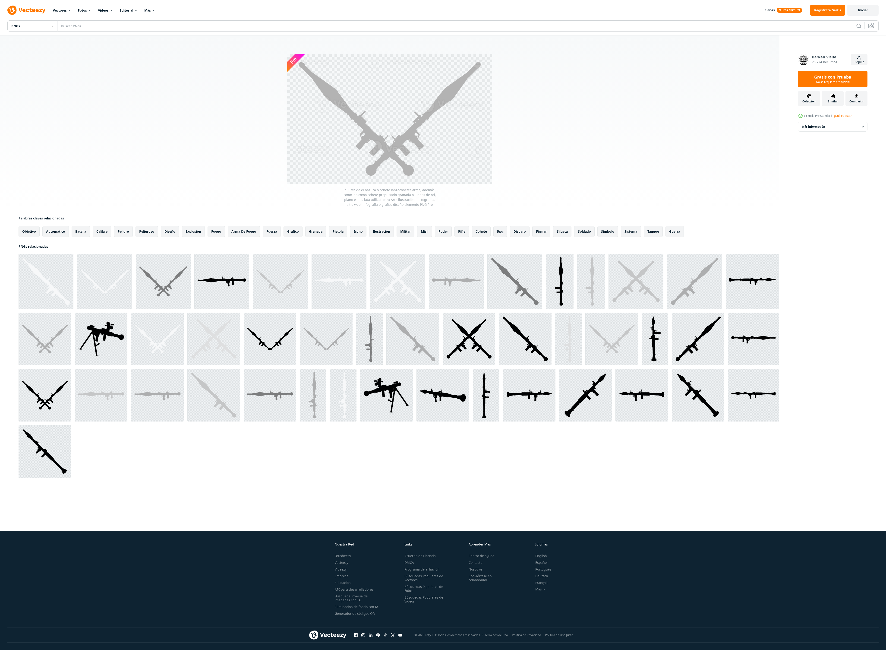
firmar (541, 231)
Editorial (126, 10)
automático (55, 231)
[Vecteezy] (26, 10)
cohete (481, 231)
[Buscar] (859, 26)
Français (541, 582)
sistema (630, 231)
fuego (216, 231)
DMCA (409, 562)
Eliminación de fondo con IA (356, 607)
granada (315, 231)
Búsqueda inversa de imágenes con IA (351, 598)
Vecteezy (341, 562)
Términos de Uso (496, 635)
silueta (562, 231)
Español (541, 562)
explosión (193, 231)
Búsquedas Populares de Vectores (423, 578)
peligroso (146, 231)
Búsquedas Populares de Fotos (423, 588)
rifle (461, 231)
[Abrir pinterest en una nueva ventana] (378, 635)
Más (147, 10)
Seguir (859, 62)
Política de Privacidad (526, 635)
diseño (169, 231)
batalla (80, 231)
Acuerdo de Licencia (420, 556)
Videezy (341, 569)
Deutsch (541, 576)
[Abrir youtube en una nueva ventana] (400, 635)
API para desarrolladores (354, 589)
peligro (123, 231)
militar (405, 231)
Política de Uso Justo (559, 635)
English (541, 556)
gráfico (293, 231)
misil (424, 231)
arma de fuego (243, 231)
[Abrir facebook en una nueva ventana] (356, 635)
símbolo (607, 231)
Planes (769, 10)
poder (443, 231)
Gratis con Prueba (832, 79)
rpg (500, 231)
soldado (584, 231)
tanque (653, 231)
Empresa (341, 576)
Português (543, 569)
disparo (520, 231)
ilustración (381, 231)
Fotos (82, 10)
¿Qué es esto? (842, 116)
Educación (343, 582)
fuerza (271, 231)
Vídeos (103, 10)
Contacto (475, 562)
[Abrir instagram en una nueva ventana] (363, 635)
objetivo (29, 231)
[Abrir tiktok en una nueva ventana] (385, 635)
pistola (338, 231)
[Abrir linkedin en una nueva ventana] (370, 635)
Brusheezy (343, 556)
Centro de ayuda (481, 556)
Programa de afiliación (421, 569)
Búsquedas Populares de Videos (423, 599)
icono (358, 231)
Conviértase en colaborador (480, 578)
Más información (813, 127)
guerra (674, 231)
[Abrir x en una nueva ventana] (393, 635)
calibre (101, 231)
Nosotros (475, 569)
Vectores (60, 10)
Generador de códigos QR (355, 613)
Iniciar (863, 10)
